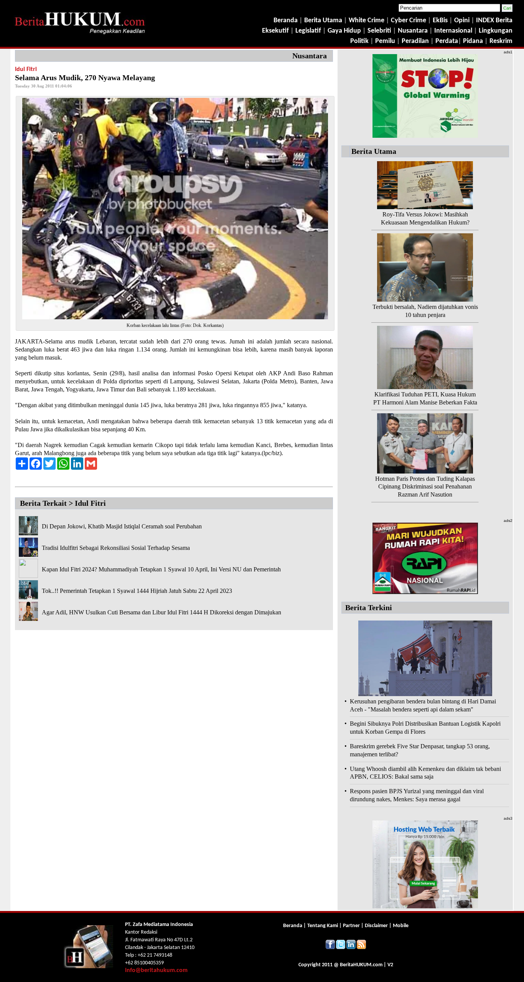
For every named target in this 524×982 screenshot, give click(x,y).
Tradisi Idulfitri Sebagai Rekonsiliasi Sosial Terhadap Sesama (116, 548)
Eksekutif (276, 31)
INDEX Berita (494, 20)
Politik (359, 41)
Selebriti (379, 31)
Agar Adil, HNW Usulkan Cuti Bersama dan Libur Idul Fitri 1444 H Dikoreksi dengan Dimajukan (161, 612)
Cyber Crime (409, 20)
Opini (461, 20)
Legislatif (308, 31)
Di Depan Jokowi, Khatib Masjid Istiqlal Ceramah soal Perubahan (122, 526)
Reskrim (500, 41)
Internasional (453, 31)
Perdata (446, 41)
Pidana (473, 41)
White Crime (367, 20)
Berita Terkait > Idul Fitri (63, 503)
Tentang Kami (323, 926)
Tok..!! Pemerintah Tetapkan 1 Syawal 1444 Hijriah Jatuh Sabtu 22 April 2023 (137, 591)
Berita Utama (324, 20)
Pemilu (385, 41)
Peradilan (414, 41)
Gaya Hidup (343, 31)
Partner (351, 926)
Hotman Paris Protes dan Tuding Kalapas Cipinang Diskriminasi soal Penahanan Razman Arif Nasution (425, 486)
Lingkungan (495, 31)
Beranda (286, 20)
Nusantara (413, 31)
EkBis (441, 20)
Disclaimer (376, 926)
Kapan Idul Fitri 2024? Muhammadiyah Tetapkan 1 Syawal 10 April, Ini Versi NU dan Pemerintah (161, 569)
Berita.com (361, 965)
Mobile (401, 926)
